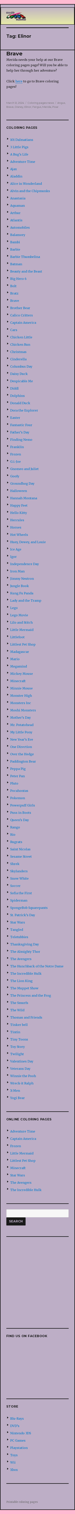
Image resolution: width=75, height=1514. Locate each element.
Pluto (14, 783)
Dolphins (17, 396)
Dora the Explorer (24, 410)
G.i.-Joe (15, 461)
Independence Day (24, 564)
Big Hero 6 (18, 279)
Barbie (15, 249)
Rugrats (16, 842)
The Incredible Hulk (26, 973)
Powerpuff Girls (22, 805)
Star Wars (17, 922)
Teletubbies (19, 937)
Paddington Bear (23, 761)
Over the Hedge (22, 754)
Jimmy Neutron (22, 579)
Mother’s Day (20, 717)
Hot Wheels (19, 535)
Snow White (19, 878)
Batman (16, 264)
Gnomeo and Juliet (24, 469)
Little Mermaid (21, 630)
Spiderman (18, 900)
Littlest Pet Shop (23, 644)
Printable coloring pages (22, 1502)
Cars (13, 330)
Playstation (19, 1448)
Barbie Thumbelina (25, 257)
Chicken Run (20, 344)
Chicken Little (21, 337)
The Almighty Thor (25, 952)
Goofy (14, 476)
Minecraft (18, 681)
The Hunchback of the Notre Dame (36, 966)
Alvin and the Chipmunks (30, 191)
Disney (19, 106)
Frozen (15, 454)
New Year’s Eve (21, 739)
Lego (14, 608)
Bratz (14, 293)
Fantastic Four (21, 425)
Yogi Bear (17, 1098)
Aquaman (17, 205)
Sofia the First (21, 893)
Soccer (15, 886)
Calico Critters (21, 315)
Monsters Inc (20, 703)
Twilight (17, 1054)
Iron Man (17, 571)
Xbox (14, 1470)
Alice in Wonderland (26, 184)
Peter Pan (17, 776)
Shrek (14, 864)
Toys (14, 1455)
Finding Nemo (21, 440)
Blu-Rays (17, 1418)
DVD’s (14, 1426)
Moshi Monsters (23, 710)
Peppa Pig (18, 769)
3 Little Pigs (19, 147)
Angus (61, 102)
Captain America (23, 323)
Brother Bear (20, 308)
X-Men (15, 1090)
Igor (13, 557)
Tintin (15, 1032)
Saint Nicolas (20, 849)
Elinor (27, 106)
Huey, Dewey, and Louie (28, 542)
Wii (13, 1462)
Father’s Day (19, 432)
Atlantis (16, 220)
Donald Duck (20, 403)
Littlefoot (17, 637)
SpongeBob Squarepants (29, 908)
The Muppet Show (24, 988)
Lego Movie (19, 615)
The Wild (17, 1010)
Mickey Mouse (21, 674)
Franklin (17, 447)
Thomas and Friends (26, 1017)
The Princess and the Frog (30, 995)
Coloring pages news (41, 102)
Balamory (17, 235)
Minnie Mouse (21, 688)
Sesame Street (21, 856)
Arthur (15, 213)
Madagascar (19, 652)
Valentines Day (21, 1061)
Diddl (14, 388)
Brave (14, 53)
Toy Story (17, 1047)
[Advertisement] (37, 1279)
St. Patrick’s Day (22, 915)
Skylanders (19, 871)
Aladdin (16, 176)
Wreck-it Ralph (21, 1083)
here (18, 81)
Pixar (55, 106)
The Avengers (21, 959)
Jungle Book (19, 586)
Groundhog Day (22, 483)
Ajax (13, 169)
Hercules (17, 520)
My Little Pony (21, 732)
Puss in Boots (20, 813)
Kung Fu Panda (21, 593)
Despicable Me (21, 381)
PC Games (18, 1440)
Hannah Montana (23, 498)
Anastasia (17, 198)
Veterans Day (20, 1069)
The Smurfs (19, 1003)
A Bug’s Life (19, 154)
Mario (15, 659)
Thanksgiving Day (24, 944)
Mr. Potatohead (21, 725)
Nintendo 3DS (20, 1433)
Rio (12, 834)
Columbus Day (21, 366)
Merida (46, 106)
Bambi (15, 242)
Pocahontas (19, 791)
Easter (15, 418)
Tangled (16, 930)
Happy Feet (19, 505)
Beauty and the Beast (26, 271)
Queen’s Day (19, 820)
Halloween (18, 491)
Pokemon (17, 798)
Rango (15, 827)
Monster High (21, 696)
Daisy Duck (19, 374)
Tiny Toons (19, 1039)
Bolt (13, 286)
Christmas (18, 352)
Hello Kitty (18, 513)
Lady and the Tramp (25, 600)
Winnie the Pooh (23, 1076)
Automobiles (20, 227)
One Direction (21, 747)
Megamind (18, 666)
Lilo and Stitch (21, 622)
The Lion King (21, 981)
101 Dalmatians (21, 140)
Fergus (36, 106)
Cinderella (18, 359)
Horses (15, 527)
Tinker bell (19, 1025)
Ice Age (15, 549)
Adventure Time (22, 162)
